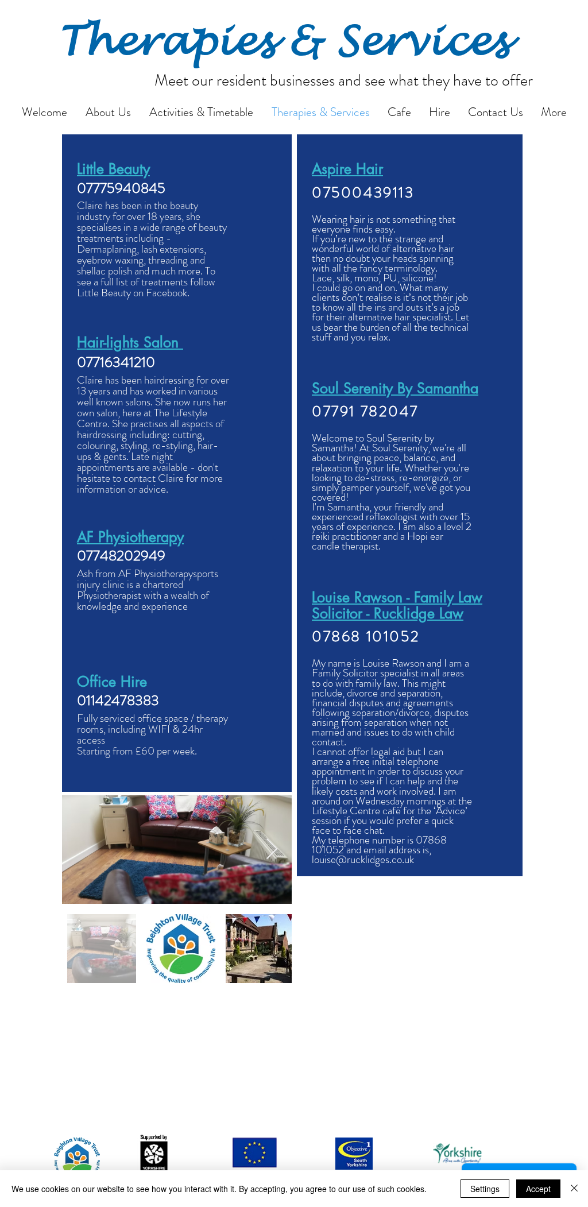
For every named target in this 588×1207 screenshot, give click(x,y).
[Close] (574, 1188)
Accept (538, 1188)
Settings (485, 1188)
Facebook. (167, 292)
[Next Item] (271, 849)
